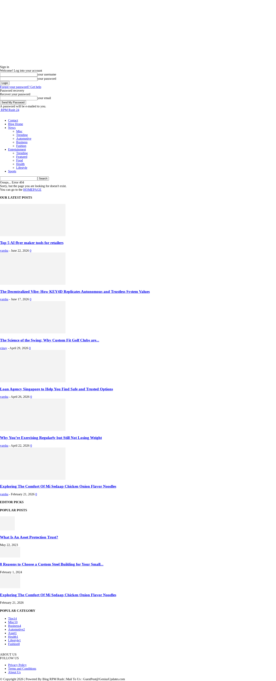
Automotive (23, 138)
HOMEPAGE (32, 189)
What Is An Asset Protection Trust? (29, 537)
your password (46, 78)
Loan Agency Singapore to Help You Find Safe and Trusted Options (56, 389)
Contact (13, 120)
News (12, 127)
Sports (12, 171)
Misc (19, 131)
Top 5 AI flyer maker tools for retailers (31, 243)
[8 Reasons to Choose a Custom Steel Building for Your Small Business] (10, 556)
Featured (21, 156)
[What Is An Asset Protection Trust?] (7, 529)
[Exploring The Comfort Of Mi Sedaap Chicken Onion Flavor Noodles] (32, 478)
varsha (4, 250)
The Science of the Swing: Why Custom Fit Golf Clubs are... (49, 340)
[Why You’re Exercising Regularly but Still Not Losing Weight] (32, 430)
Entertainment (17, 149)
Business (21, 142)
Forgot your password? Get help (20, 87)
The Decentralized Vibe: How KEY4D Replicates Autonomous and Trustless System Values (75, 291)
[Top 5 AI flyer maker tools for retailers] (32, 235)
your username (46, 74)
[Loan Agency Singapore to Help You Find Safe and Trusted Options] (32, 381)
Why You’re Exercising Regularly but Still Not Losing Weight (51, 438)
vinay (3, 348)
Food (19, 160)
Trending (22, 135)
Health (20, 164)
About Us (14, 672)
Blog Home (15, 124)
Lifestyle (21, 167)
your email (44, 98)
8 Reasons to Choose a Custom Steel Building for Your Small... (51, 564)
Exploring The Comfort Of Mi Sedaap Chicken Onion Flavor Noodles (58, 486)
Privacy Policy (17, 665)
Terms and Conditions (22, 668)
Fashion (21, 146)
